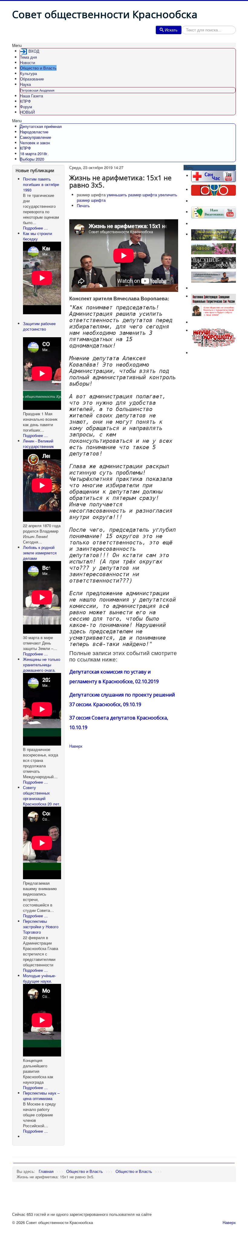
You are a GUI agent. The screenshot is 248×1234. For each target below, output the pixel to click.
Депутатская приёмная (41, 126)
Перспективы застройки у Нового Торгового (40, 926)
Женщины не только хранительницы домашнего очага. (41, 664)
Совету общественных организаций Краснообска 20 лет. (41, 796)
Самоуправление (35, 137)
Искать (171, 30)
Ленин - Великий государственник (38, 443)
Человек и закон (35, 142)
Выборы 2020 (32, 159)
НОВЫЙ (27, 112)
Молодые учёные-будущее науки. (39, 978)
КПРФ (25, 101)
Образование (32, 79)
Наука (25, 84)
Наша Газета (31, 96)
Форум (26, 106)
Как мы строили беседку (37, 236)
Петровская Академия (37, 90)
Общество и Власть (38, 68)
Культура (28, 73)
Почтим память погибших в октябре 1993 (41, 184)
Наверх (76, 746)
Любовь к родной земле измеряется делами (40, 552)
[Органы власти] (213, 189)
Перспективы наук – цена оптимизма (41, 1095)
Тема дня (28, 57)
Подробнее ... (35, 228)
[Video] (213, 212)
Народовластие (34, 132)
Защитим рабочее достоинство (39, 326)
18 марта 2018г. (34, 153)
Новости (27, 62)
